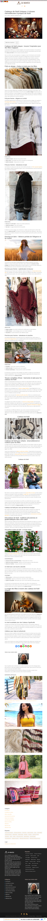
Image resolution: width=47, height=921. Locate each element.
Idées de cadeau (30, 832)
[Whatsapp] (23, 646)
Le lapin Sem (26, 494)
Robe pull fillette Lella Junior (21, 454)
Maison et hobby (8, 821)
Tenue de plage (32, 836)
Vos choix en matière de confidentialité (30, 919)
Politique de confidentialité (10, 843)
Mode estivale (20, 834)
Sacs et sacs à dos (20, 836)
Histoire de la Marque (9, 818)
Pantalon (29, 834)
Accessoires (7, 810)
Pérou (11, 836)
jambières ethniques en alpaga (33, 404)
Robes (14, 836)
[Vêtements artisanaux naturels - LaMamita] (9, 853)
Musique (25, 834)
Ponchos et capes (36, 834)
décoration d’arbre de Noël (13, 553)
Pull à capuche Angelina (37, 166)
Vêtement (13, 15)
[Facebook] (16, 646)
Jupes (35, 832)
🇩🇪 (5, 1)
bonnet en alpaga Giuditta (28, 401)
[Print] (31, 646)
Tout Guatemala (8, 838)
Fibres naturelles (8, 814)
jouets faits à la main (30, 492)
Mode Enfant (15, 834)
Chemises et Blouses (17, 832)
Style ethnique (26, 836)
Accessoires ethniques (9, 832)
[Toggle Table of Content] (16, 43)
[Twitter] (19, 646)
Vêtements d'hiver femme (24, 838)
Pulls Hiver (7, 836)
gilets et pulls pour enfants (22, 451)
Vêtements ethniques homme (35, 838)
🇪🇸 (7, 1)
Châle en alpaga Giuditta (24, 388)
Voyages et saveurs (15, 838)
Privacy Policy (32, 916)
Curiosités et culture (9, 812)
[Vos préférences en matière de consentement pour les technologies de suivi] (45, 919)
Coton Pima (24, 832)
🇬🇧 (1, 1)
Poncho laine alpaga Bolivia (10, 338)
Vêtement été (7, 825)
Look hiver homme (8, 834)
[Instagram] (26, 646)
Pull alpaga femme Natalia (10, 101)
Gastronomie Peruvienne (10, 816)
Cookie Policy (39, 916)
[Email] (28, 646)
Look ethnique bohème (9, 820)
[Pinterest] (21, 646)
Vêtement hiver (18, 15)
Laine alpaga (39, 832)
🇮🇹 (3, 1)
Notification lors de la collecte (11, 919)
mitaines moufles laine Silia (22, 395)
